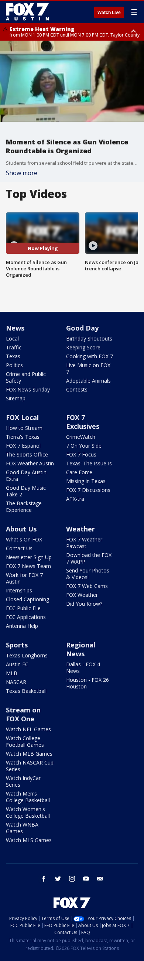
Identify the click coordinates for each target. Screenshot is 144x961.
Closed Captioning (27, 599)
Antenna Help (22, 625)
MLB (11, 673)
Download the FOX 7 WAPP (89, 558)
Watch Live (109, 12)
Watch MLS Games (29, 840)
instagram (72, 879)
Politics (14, 365)
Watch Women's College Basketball (28, 812)
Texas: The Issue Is (89, 463)
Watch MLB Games (29, 753)
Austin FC (17, 664)
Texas (13, 356)
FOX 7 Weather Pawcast (84, 543)
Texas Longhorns (27, 655)
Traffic (13, 347)
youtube (86, 879)
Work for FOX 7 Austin (24, 578)
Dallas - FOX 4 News (83, 667)
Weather (80, 528)
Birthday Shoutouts (89, 338)
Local (12, 338)
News (15, 328)
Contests (77, 389)
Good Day (82, 328)
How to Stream (24, 427)
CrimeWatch (80, 436)
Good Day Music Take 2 (26, 491)
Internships (19, 590)
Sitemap (15, 398)
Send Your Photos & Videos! (87, 574)
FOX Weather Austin (30, 463)
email (100, 879)
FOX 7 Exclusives (82, 422)
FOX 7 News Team (28, 566)
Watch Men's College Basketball (28, 797)
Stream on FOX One (23, 714)
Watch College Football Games (25, 741)
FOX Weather (82, 594)
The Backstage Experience (24, 506)
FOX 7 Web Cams (87, 585)
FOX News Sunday (28, 389)
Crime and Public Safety (26, 377)
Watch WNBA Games (22, 828)
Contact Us (19, 548)
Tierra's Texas (23, 436)
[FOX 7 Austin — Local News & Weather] (27, 12)
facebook (44, 879)
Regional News (80, 649)
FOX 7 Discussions (88, 489)
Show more (21, 173)
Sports (17, 644)
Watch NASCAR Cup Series (30, 766)
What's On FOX (24, 539)
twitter (58, 879)
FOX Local (22, 417)
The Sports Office (27, 454)
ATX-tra (75, 498)
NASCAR (16, 681)
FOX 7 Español (23, 445)
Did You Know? (84, 603)
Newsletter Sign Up (29, 557)
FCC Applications (26, 616)
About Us (21, 528)
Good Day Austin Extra (26, 475)
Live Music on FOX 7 (88, 368)
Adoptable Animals (88, 380)
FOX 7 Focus (81, 454)
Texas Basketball (26, 690)
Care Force (79, 472)
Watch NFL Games (28, 729)
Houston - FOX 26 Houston (87, 683)
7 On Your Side (84, 445)
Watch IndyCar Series (23, 781)
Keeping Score (83, 347)
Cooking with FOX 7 (89, 356)
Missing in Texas (86, 481)
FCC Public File (23, 608)
